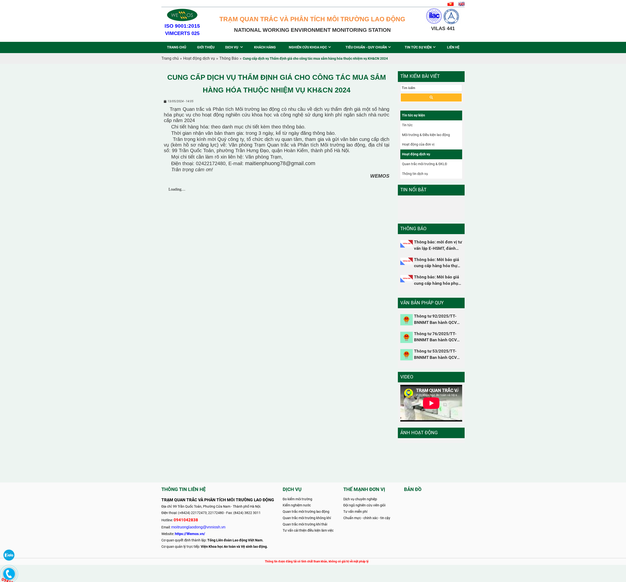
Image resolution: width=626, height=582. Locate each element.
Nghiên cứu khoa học (308, 47)
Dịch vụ (232, 47)
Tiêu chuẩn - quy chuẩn (366, 47)
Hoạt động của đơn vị (418, 144)
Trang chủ (176, 47)
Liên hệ (453, 47)
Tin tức (407, 125)
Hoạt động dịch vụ (199, 58)
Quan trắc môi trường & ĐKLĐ (424, 164)
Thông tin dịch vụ (415, 174)
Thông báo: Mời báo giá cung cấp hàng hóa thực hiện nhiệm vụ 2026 (436, 265)
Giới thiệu (205, 47)
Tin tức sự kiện (418, 47)
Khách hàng (265, 47)
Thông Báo (228, 58)
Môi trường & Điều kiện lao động (426, 135)
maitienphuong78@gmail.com (280, 163)
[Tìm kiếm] (431, 97)
